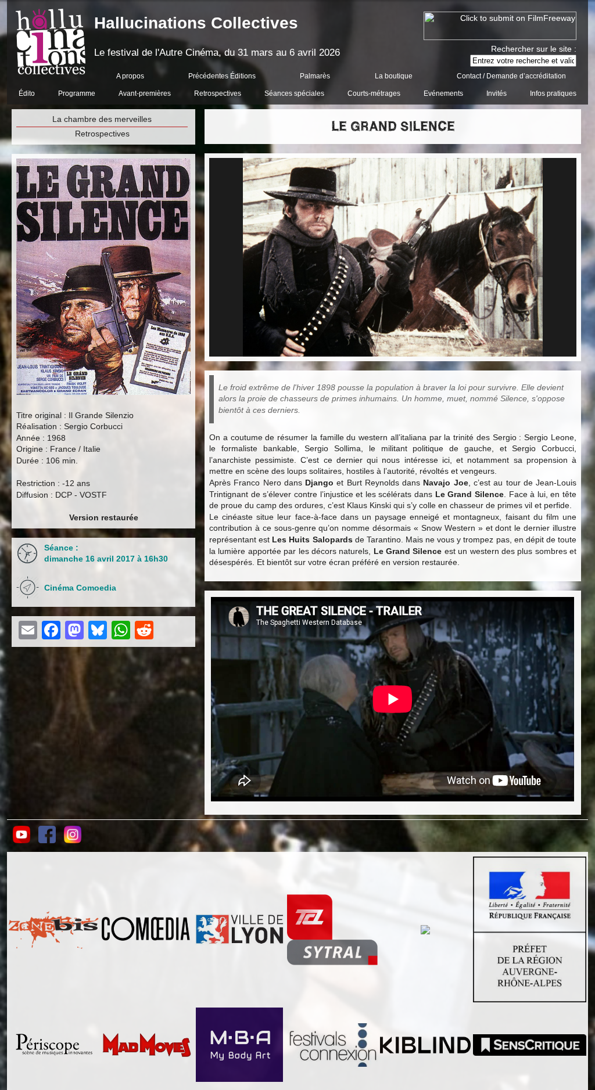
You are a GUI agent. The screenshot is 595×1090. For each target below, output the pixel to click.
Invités (496, 93)
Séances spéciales (294, 93)
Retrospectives (217, 93)
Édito (27, 93)
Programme (76, 93)
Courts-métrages (373, 93)
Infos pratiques (553, 93)
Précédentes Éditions (222, 76)
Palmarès (315, 76)
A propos (130, 76)
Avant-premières (145, 93)
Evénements (443, 93)
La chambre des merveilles (102, 119)
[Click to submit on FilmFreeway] (500, 37)
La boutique (394, 76)
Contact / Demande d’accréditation (511, 76)
